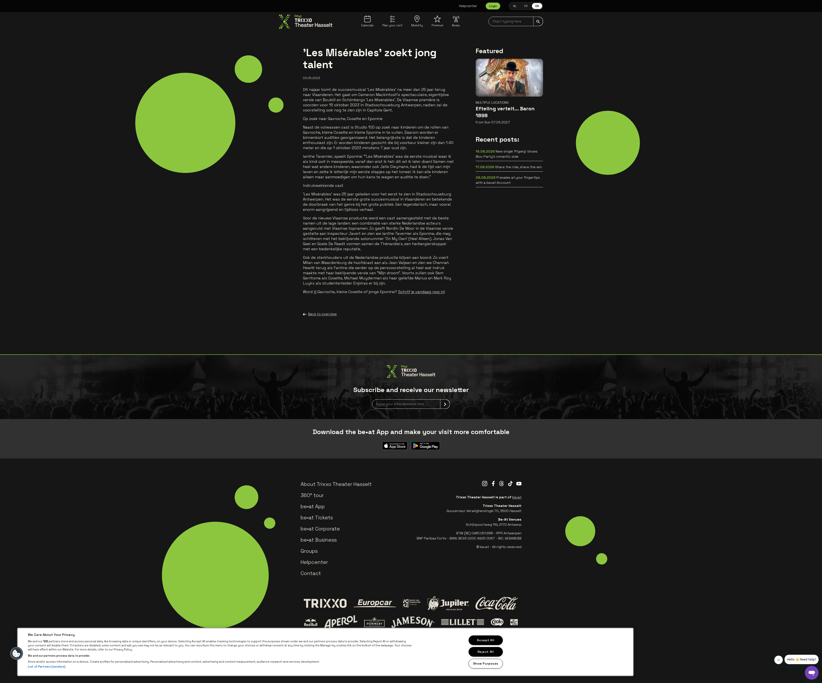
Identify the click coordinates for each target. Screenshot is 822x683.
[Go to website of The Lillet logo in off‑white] (462, 622)
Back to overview (322, 314)
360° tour (312, 495)
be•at (516, 497)
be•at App (313, 506)
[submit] (538, 21)
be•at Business (319, 539)
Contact (311, 573)
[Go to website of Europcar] (374, 603)
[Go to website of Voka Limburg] (412, 603)
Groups (309, 551)
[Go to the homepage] (305, 22)
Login (493, 6)
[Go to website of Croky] (497, 622)
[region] (325, 652)
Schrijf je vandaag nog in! (421, 291)
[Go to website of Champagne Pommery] (374, 622)
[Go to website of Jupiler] (448, 603)
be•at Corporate (320, 528)
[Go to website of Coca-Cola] (496, 603)
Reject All (486, 652)
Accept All (485, 640)
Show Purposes (485, 663)
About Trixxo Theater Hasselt (336, 484)
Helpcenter (468, 6)
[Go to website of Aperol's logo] (340, 622)
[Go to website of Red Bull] (310, 622)
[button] (16, 653)
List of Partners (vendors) (46, 666)
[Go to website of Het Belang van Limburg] (514, 622)
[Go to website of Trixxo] (325, 603)
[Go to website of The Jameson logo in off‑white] (413, 622)
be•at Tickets (317, 517)
